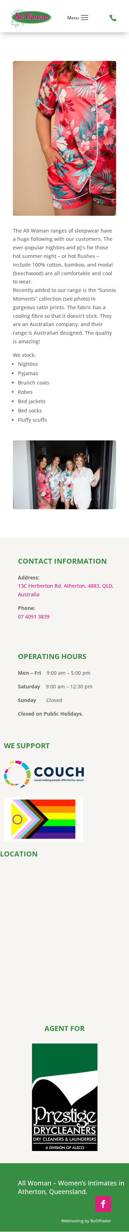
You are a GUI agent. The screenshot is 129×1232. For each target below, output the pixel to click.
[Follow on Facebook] (103, 1204)
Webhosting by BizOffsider (86, 1220)
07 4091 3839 (33, 616)
